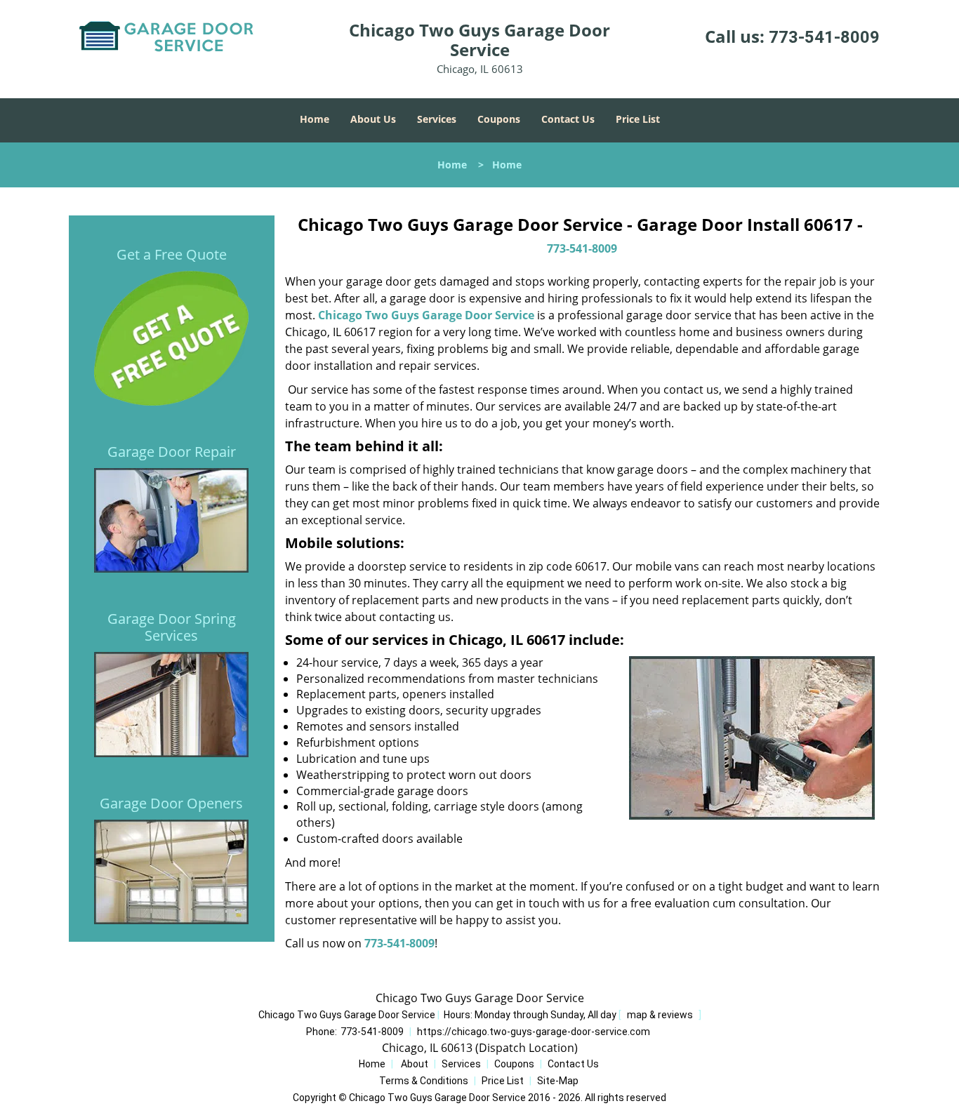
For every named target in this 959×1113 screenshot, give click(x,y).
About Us (373, 119)
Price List (638, 119)
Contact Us (568, 119)
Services (436, 119)
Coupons (498, 119)
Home (314, 119)
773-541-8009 (824, 37)
